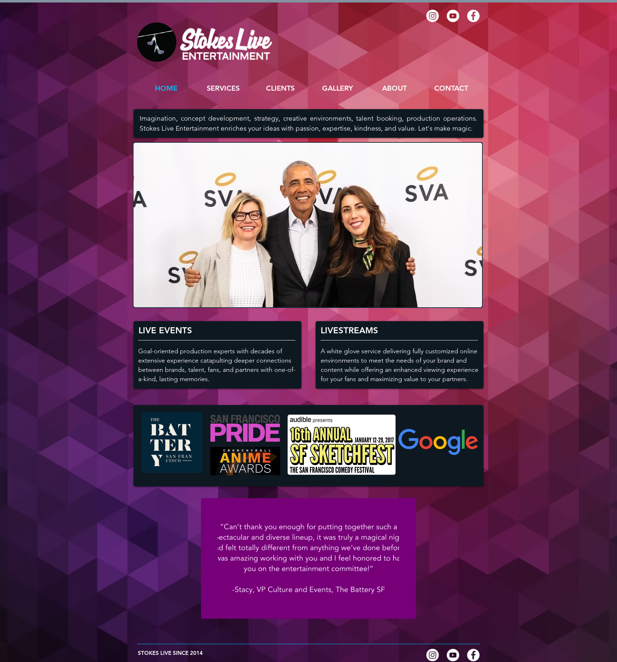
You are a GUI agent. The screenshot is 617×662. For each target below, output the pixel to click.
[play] (471, 296)
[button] (337, 88)
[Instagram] (432, 16)
